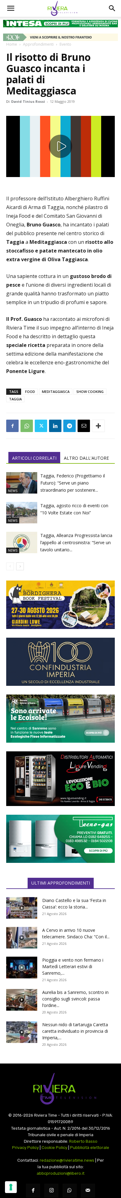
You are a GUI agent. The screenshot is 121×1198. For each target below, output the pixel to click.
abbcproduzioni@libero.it (60, 1173)
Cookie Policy (54, 1147)
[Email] (84, 426)
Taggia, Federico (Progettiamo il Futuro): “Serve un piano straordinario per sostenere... (72, 483)
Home (11, 44)
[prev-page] (10, 566)
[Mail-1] (88, 1191)
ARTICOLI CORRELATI (34, 458)
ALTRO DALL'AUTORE (86, 458)
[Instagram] (51, 1191)
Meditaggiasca (55, 391)
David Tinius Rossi (28, 101)
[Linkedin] (55, 426)
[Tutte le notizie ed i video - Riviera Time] (60, 1089)
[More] (98, 426)
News (12, 490)
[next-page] (20, 566)
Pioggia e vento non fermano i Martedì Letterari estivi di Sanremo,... (72, 966)
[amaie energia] (60, 719)
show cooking (90, 391)
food (30, 391)
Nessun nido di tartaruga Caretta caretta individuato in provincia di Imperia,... (75, 1031)
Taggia (15, 399)
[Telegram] (69, 426)
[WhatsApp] (26, 426)
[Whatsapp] (70, 1191)
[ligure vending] (60, 778)
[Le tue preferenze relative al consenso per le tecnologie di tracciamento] (11, 1187)
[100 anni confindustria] (60, 662)
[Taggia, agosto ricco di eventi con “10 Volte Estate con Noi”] (21, 512)
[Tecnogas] (60, 839)
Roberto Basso (83, 1141)
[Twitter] (41, 426)
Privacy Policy (25, 1147)
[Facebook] (12, 426)
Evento (65, 44)
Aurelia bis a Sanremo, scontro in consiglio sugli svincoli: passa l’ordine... (75, 998)
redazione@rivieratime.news (67, 1160)
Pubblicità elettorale (89, 1147)
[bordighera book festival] (60, 605)
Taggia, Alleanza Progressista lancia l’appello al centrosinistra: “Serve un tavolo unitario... (76, 542)
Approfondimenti (38, 44)
